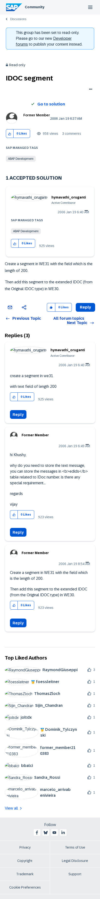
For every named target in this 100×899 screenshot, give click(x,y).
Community (34, 7)
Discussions (18, 19)
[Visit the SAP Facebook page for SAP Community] (37, 833)
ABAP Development (20, 158)
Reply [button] (85, 307)
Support (75, 874)
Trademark (24, 874)
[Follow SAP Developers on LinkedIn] (63, 833)
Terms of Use (75, 847)
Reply (18, 415)
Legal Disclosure (75, 861)
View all (11, 808)
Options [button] (89, 89)
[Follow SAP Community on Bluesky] (46, 833)
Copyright (25, 861)
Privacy (25, 847)
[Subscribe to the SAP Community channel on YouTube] (54, 833)
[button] (10, 133)
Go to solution (51, 104)
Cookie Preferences (25, 887)
